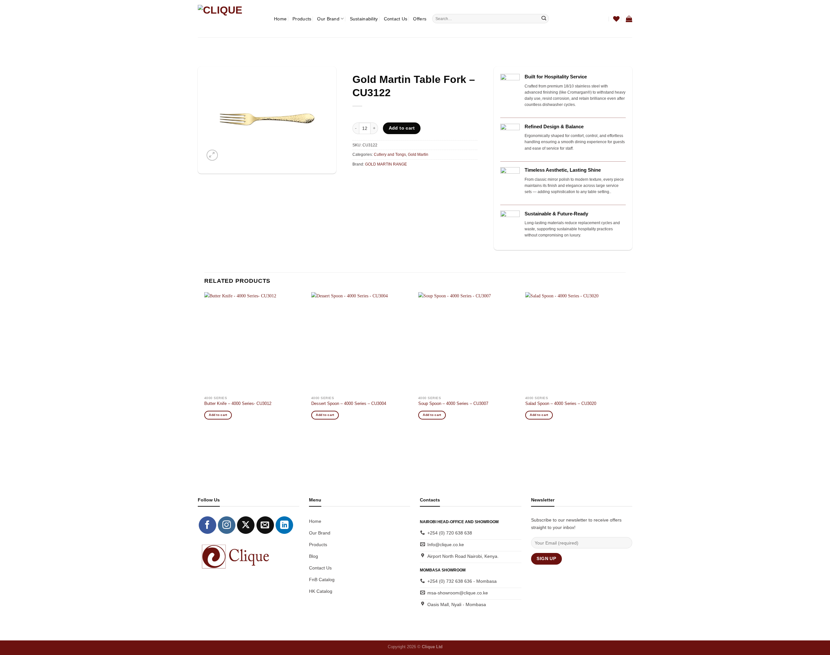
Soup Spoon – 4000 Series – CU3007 (453, 403)
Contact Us (396, 18)
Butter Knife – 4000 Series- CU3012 (237, 403)
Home (280, 18)
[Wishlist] (616, 19)
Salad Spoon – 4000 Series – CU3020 (560, 403)
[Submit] (544, 19)
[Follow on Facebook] (207, 525)
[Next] (625, 361)
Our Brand (328, 18)
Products (301, 18)
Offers (419, 18)
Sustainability (364, 18)
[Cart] (629, 19)
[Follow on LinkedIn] (284, 525)
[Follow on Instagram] (226, 525)
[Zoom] (212, 155)
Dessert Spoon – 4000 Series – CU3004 (348, 403)
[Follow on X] (246, 525)
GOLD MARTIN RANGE (386, 164)
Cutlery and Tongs (390, 154)
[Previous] (204, 361)
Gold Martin (418, 154)
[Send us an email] (265, 525)
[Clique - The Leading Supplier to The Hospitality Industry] (231, 18)
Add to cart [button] (218, 415)
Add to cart (402, 128)
